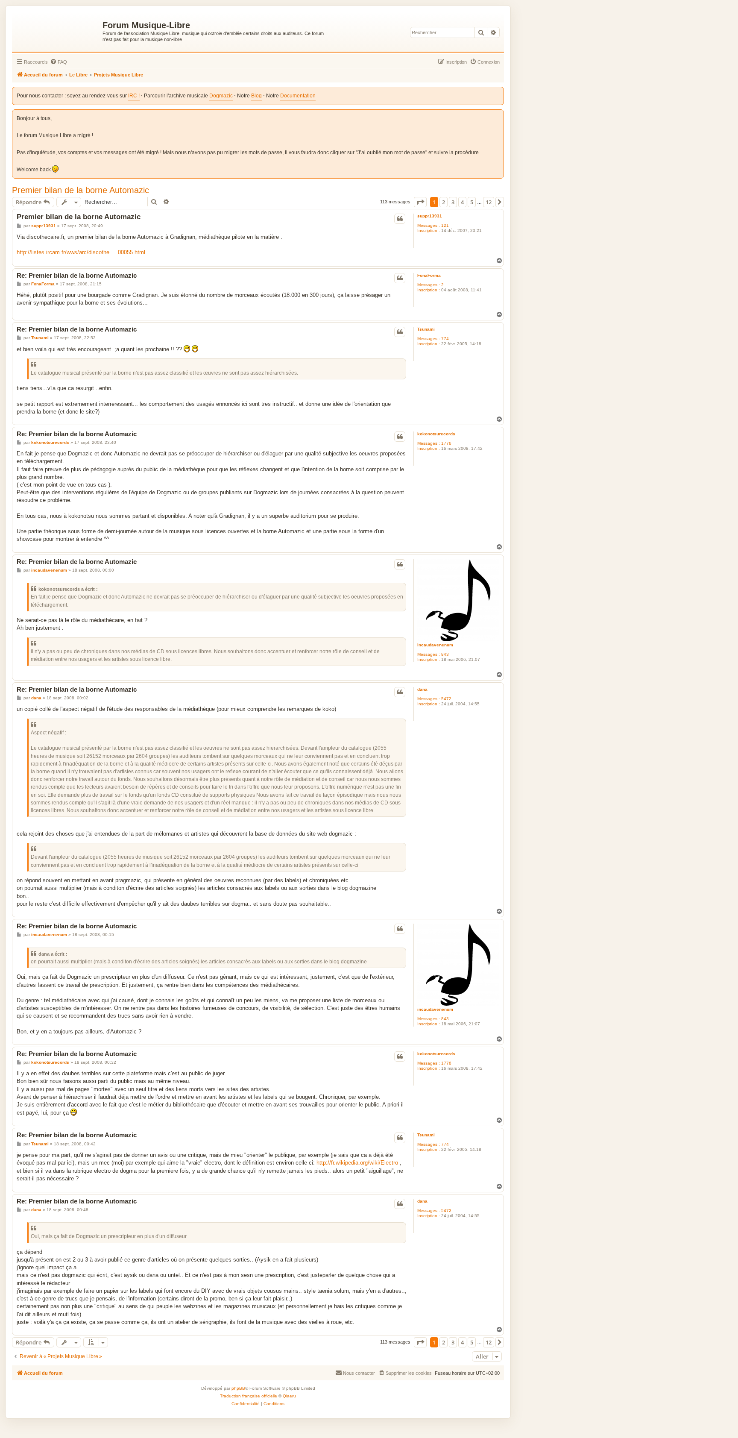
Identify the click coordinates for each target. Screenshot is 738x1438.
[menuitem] (58, 62)
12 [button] (489, 202)
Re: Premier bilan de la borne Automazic (77, 275)
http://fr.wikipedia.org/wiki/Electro (357, 1162)
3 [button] (452, 202)
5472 (446, 698)
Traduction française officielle (248, 1396)
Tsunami (426, 329)
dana (422, 689)
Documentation (298, 96)
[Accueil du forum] (58, 30)
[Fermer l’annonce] (498, 115)
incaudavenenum (435, 645)
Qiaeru (289, 1396)
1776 (446, 443)
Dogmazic (221, 96)
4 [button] (462, 202)
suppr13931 (429, 216)
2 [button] (443, 202)
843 (445, 654)
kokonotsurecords (436, 433)
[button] (420, 202)
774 (445, 338)
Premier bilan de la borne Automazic (80, 190)
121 (445, 225)
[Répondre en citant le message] (399, 219)
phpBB (238, 1388)
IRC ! (134, 96)
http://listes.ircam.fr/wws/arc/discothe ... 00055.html (81, 252)
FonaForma (429, 275)
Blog (256, 96)
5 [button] (471, 202)
